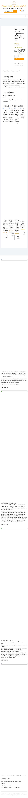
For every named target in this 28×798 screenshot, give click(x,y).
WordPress (15, 796)
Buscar (15, 11)
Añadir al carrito (19, 59)
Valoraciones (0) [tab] (16, 71)
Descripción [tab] (6, 71)
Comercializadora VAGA (14, 6)
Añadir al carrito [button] (7, 236)
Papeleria (22, 66)
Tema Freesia (22, 794)
